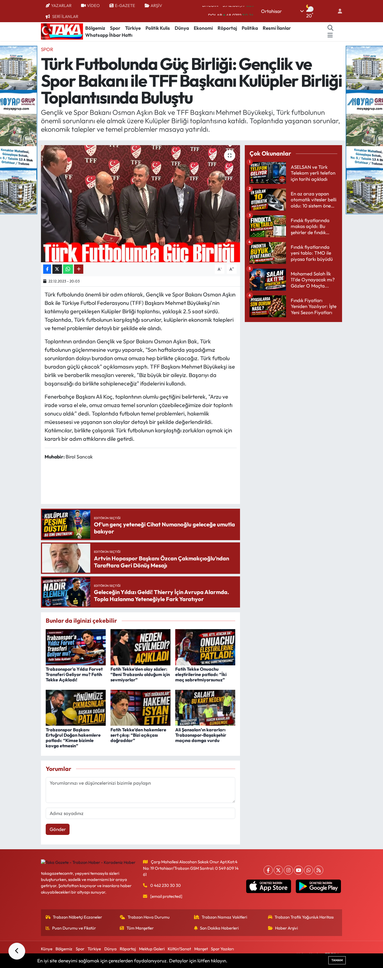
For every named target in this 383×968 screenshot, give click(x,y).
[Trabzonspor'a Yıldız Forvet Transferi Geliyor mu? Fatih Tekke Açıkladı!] (76, 646)
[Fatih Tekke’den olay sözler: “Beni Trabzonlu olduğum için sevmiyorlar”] (140, 646)
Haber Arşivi (286, 928)
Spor (115, 28)
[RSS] (318, 870)
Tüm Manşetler (140, 928)
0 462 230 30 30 (165, 885)
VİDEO (93, 5)
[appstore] (268, 886)
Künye (46, 948)
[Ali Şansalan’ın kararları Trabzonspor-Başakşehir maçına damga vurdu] (205, 707)
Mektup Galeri (152, 948)
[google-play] (318, 886)
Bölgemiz (95, 28)
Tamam (337, 960)
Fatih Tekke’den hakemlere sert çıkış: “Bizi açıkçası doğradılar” (138, 735)
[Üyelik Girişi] (337, 11)
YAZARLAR (61, 5)
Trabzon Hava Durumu (149, 917)
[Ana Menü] (330, 35)
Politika (250, 28)
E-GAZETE (125, 5)
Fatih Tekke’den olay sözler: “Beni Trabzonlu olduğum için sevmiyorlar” (140, 674)
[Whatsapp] (308, 870)
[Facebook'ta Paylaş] (47, 269)
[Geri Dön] (16, 951)
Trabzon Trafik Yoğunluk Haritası (304, 917)
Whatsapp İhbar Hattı (108, 35)
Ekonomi (203, 28)
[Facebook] (268, 870)
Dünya (182, 28)
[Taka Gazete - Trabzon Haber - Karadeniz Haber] (62, 31)
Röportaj (227, 28)
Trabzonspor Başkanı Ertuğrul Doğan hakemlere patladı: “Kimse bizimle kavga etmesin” (73, 738)
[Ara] (330, 28)
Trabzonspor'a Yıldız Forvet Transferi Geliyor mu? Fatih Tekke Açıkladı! (74, 674)
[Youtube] (298, 870)
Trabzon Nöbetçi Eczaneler (77, 917)
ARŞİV (156, 5)
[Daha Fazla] (78, 269)
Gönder (58, 829)
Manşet (201, 948)
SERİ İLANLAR (65, 16)
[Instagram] (288, 870)
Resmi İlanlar (277, 28)
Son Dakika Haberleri (219, 928)
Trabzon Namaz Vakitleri (224, 917)
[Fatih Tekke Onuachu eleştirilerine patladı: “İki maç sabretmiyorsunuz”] (205, 646)
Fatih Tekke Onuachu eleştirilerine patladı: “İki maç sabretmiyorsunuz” (201, 674)
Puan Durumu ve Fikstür (74, 928)
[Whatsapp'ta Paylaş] (68, 269)
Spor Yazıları (222, 948)
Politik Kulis (158, 28)
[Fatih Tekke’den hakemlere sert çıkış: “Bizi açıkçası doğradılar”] (140, 707)
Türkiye (133, 28)
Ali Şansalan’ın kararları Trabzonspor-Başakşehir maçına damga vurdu (200, 735)
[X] (278, 870)
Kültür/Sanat (179, 948)
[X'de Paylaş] (57, 269)
